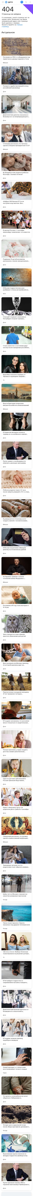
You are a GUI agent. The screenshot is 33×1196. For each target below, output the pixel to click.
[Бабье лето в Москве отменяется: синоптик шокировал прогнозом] (16, 888)
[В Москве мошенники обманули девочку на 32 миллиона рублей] (16, 541)
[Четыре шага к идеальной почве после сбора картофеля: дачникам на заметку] (16, 1118)
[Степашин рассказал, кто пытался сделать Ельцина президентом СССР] (16, 137)
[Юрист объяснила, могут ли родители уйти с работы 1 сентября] (16, 801)
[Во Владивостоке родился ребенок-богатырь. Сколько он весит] (16, 166)
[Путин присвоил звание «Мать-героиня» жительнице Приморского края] (16, 1176)
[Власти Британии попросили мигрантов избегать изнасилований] (16, 397)
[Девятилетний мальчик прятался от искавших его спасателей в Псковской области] (16, 1003)
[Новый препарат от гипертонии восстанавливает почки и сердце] (16, 1061)
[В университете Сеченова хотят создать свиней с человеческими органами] (16, 512)
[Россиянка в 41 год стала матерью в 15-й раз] (16, 599)
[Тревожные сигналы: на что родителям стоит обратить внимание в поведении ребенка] (16, 859)
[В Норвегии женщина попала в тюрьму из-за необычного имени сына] (16, 426)
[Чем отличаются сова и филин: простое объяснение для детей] (16, 628)
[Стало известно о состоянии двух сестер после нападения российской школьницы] (16, 339)
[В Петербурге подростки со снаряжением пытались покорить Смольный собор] (16, 974)
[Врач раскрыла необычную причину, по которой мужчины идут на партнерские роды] (16, 657)
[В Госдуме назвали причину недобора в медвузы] (16, 1032)
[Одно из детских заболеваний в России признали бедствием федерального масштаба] (16, 772)
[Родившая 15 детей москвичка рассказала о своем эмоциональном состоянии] (16, 253)
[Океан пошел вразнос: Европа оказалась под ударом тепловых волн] (16, 916)
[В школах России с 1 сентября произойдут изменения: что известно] (16, 224)
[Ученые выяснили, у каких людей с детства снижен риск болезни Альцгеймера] (16, 743)
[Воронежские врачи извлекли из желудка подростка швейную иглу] (16, 1147)
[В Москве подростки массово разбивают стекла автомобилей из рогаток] (16, 281)
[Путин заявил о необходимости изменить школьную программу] (16, 455)
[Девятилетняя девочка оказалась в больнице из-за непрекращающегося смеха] (16, 108)
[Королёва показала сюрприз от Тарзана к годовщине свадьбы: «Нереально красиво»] (16, 368)
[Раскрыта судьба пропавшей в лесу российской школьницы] (16, 79)
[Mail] (6, 2)
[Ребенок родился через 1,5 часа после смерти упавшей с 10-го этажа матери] (16, 483)
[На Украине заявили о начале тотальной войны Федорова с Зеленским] (16, 570)
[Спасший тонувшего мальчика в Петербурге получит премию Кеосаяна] (16, 310)
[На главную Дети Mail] (10, 2)
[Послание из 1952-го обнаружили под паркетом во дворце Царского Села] (16, 51)
